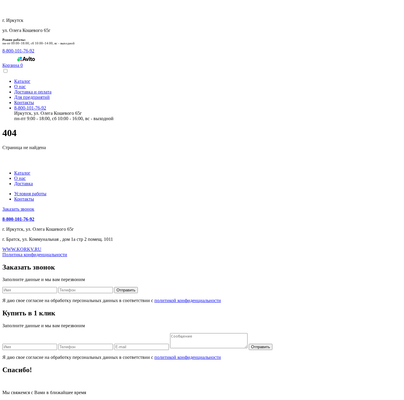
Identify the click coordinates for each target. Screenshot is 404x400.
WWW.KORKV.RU (21, 249)
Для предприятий (32, 97)
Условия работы (30, 193)
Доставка (23, 183)
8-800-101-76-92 (30, 107)
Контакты (24, 102)
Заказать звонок (18, 209)
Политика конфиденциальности (34, 254)
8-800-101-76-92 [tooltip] (18, 50)
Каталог (22, 81)
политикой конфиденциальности (187, 300)
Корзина (12, 65)
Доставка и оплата (32, 91)
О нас (20, 86)
